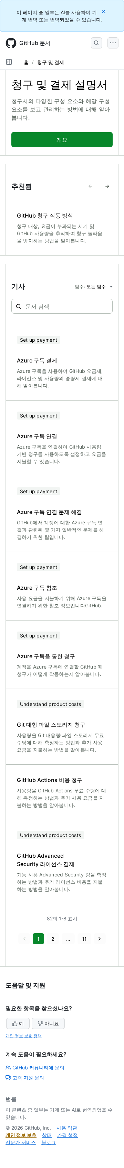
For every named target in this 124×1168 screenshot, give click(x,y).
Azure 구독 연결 (37, 436)
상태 (47, 1135)
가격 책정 (67, 1135)
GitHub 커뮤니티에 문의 (38, 1067)
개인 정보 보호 (21, 1135)
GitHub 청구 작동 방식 (45, 215)
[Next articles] (107, 186)
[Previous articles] (90, 186)
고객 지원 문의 (28, 1077)
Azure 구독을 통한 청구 (46, 656)
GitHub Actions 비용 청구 (49, 779)
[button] (24, 938)
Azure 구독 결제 (37, 360)
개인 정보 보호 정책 (24, 1035)
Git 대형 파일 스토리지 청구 (51, 724)
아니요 (51, 1023)
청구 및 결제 (50, 62)
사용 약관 (66, 1128)
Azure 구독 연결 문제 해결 (49, 511)
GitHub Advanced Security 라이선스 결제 (45, 859)
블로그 (48, 1142)
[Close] (104, 11)
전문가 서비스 (21, 1142)
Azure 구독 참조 (37, 587)
